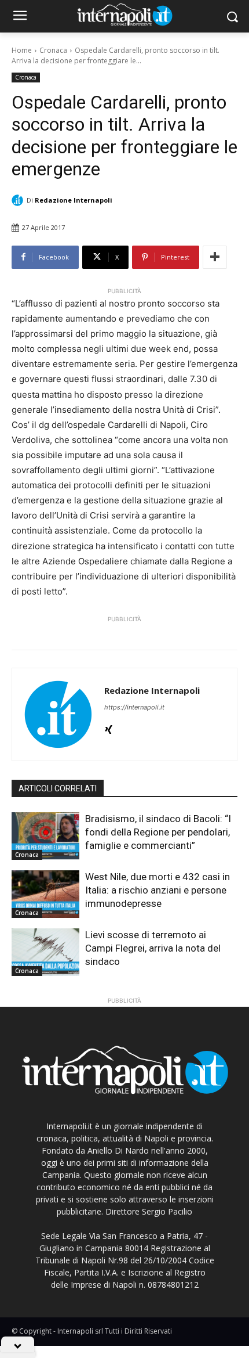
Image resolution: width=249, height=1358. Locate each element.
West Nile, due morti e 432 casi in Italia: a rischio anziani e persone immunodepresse (157, 890)
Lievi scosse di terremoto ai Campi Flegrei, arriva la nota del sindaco (153, 948)
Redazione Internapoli (73, 200)
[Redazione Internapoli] (19, 200)
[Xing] (108, 727)
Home (22, 50)
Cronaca (53, 50)
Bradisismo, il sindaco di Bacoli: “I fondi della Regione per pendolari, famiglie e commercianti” (158, 832)
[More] (215, 257)
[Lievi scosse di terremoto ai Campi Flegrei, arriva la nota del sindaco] (45, 952)
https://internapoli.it (134, 707)
